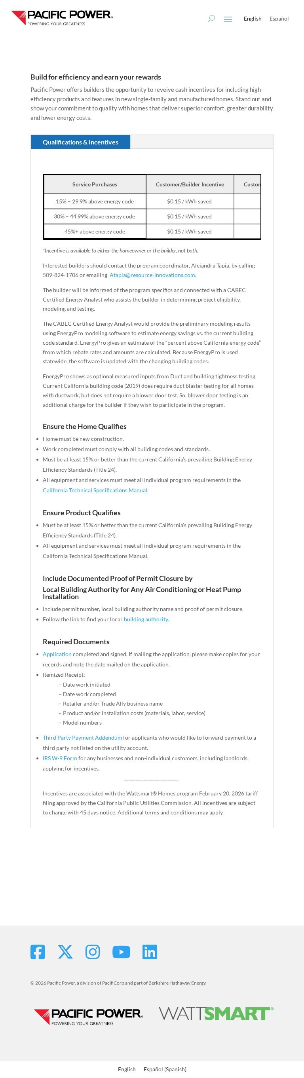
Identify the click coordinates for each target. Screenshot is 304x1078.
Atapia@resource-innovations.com (152, 274)
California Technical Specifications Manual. (95, 490)
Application (57, 654)
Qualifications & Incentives (80, 142)
